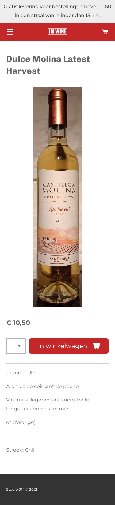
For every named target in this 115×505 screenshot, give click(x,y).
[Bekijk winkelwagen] (105, 32)
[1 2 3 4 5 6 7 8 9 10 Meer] (16, 346)
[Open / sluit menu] (10, 32)
